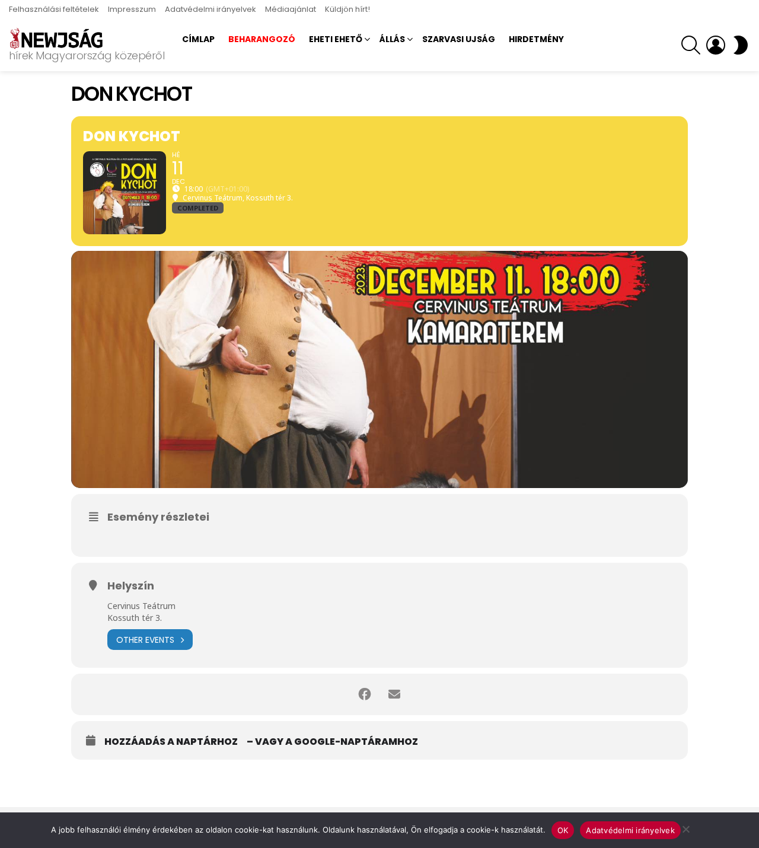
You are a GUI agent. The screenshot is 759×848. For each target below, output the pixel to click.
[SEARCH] (690, 45)
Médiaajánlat (290, 9)
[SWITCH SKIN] (740, 45)
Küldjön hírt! (347, 9)
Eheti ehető (335, 39)
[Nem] (685, 827)
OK (563, 830)
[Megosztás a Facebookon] (365, 694)
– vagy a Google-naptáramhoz (332, 742)
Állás (392, 39)
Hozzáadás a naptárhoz (171, 742)
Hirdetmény (536, 39)
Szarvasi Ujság (458, 39)
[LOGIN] (715, 45)
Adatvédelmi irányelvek (210, 9)
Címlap (198, 39)
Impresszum (132, 9)
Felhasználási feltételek (54, 9)
